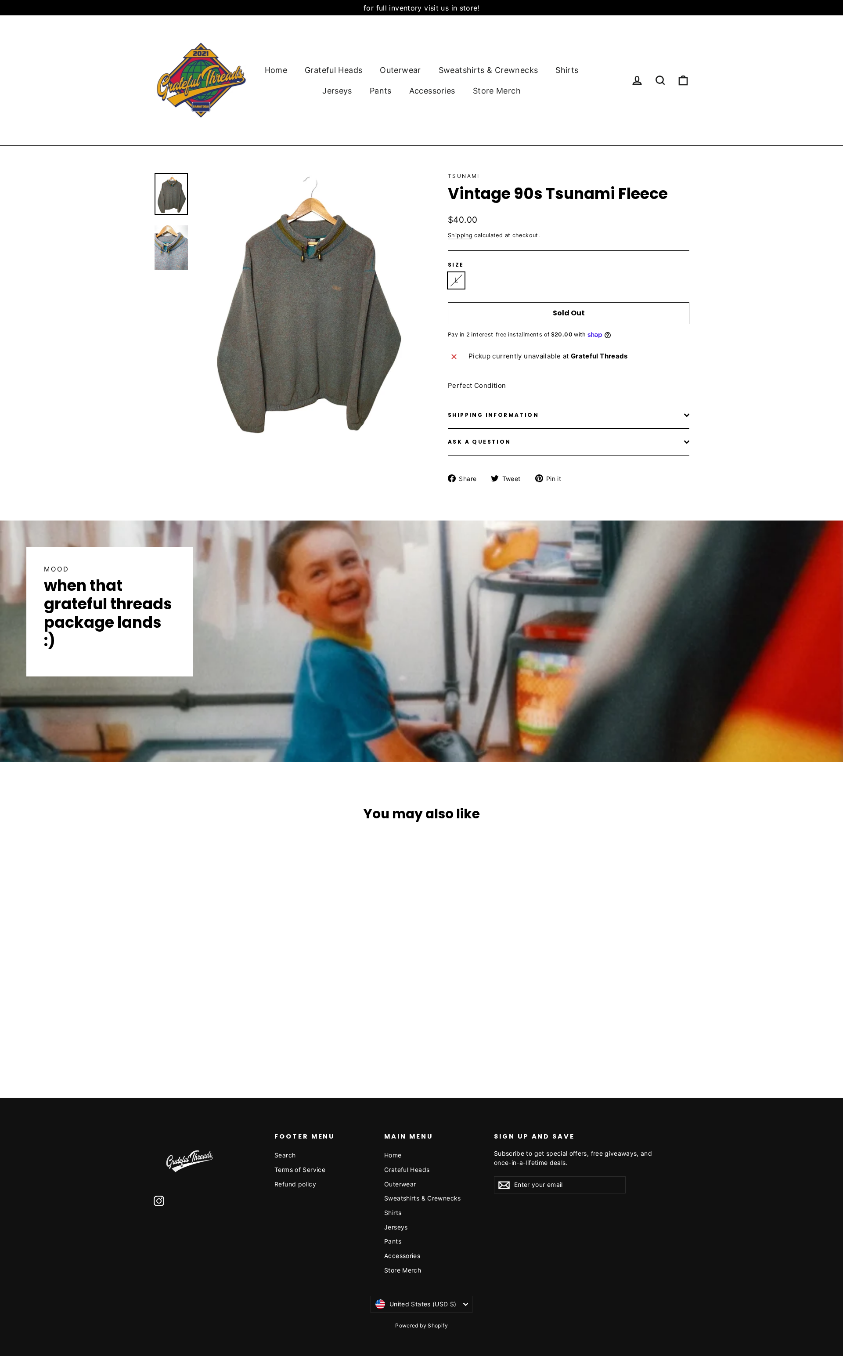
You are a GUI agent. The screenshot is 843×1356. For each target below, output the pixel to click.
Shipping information (493, 415)
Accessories (432, 90)
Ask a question (479, 441)
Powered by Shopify (421, 1325)
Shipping (460, 235)
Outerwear (400, 70)
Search (284, 1155)
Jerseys (337, 90)
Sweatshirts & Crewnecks (488, 70)
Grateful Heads (333, 70)
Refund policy (295, 1184)
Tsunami (464, 176)
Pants (381, 90)
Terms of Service (299, 1169)
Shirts (566, 70)
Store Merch (497, 90)
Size (456, 265)
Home (276, 70)
